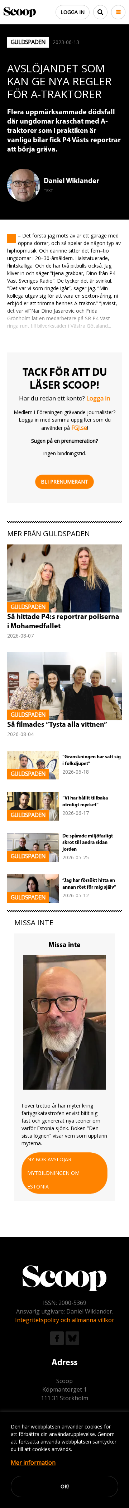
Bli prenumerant (64, 481)
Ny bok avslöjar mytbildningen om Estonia (53, 1173)
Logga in (73, 12)
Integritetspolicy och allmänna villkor (64, 1320)
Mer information (33, 1462)
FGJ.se (79, 428)
